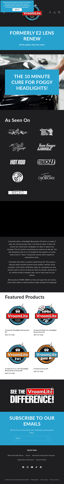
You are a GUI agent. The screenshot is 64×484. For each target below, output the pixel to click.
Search (28, 455)
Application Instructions (26, 460)
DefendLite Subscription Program (43, 455)
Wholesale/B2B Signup (16, 455)
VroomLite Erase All (41, 369)
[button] (4, 12)
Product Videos (41, 460)
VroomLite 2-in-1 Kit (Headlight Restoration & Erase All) (16, 369)
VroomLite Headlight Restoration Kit (17, 331)
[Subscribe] (48, 438)
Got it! (17, 9)
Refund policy (34, 479)
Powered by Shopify (23, 479)
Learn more (25, 7)
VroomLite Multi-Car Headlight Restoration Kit (45, 331)
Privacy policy (44, 479)
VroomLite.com (14, 479)
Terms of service (54, 479)
